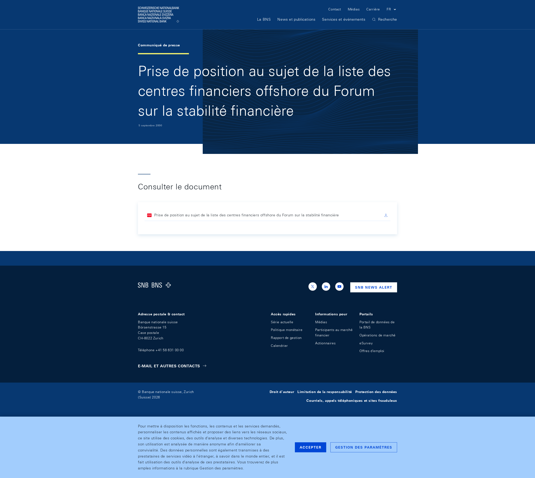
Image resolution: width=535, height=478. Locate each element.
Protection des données (376, 392)
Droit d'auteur (282, 392)
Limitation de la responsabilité (324, 392)
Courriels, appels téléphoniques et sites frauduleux (351, 401)
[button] (392, 10)
